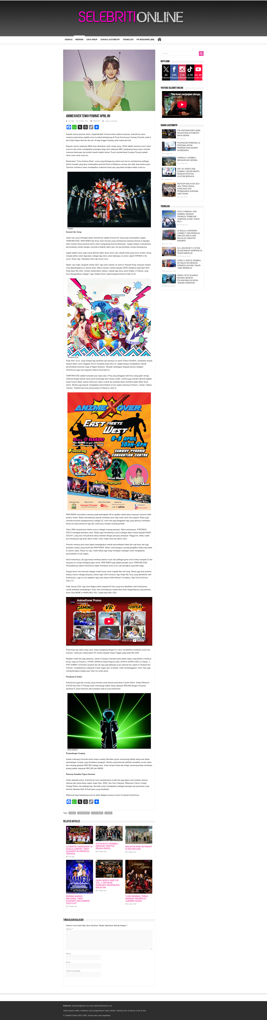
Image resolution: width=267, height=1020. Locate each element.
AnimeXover (84, 813)
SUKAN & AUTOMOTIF (110, 40)
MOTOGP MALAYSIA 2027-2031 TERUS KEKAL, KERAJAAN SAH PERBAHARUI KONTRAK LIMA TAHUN (188, 189)
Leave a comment (111, 121)
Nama (68, 954)
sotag (108, 813)
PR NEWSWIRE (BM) (145, 40)
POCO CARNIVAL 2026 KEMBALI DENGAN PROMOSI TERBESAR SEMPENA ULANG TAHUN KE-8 (188, 217)
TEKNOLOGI (128, 40)
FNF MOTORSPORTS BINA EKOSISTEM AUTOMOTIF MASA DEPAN (188, 133)
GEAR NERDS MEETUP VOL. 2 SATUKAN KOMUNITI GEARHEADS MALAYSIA (108, 884)
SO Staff (71, 121)
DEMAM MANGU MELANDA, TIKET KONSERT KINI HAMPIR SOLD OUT (78, 899)
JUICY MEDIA (97, 813)
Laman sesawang (73, 971)
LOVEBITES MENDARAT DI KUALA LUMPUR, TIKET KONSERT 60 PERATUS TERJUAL (79, 850)
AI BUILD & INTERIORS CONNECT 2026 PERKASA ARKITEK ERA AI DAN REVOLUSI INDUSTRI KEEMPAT (188, 236)
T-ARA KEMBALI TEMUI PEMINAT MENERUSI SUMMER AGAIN (136, 898)
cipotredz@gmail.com (80, 1006)
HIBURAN (79, 40)
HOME (159, 39)
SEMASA (68, 40)
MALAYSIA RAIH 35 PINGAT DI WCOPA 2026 (138, 847)
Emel (68, 962)
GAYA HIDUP (91, 40)
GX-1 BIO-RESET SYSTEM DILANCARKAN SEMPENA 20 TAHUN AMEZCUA (189, 250)
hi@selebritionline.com (103, 1006)
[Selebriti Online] (133, 18)
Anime (72, 813)
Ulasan (69, 929)
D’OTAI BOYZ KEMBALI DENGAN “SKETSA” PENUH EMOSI (107, 846)
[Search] (201, 53)
